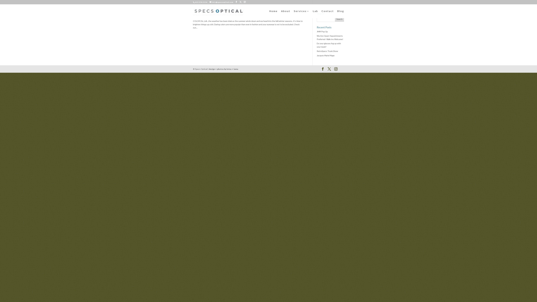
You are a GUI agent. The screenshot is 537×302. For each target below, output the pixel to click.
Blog (340, 11)
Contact (328, 11)
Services (300, 11)
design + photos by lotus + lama (223, 69)
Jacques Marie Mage (326, 55)
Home (273, 11)
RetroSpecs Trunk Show (327, 51)
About (285, 11)
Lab (315, 11)
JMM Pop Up (322, 31)
